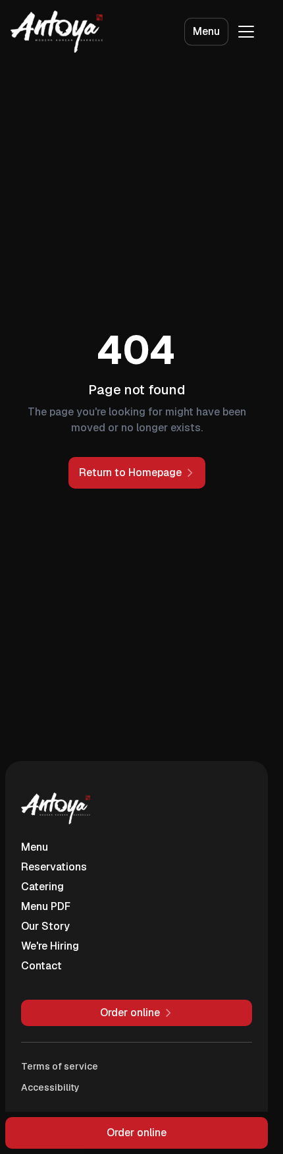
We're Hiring (50, 946)
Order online (137, 1132)
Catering (42, 887)
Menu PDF (45, 906)
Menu (206, 31)
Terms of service (59, 1066)
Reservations (54, 867)
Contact (41, 966)
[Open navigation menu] (246, 31)
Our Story (45, 926)
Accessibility (50, 1087)
